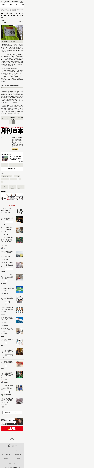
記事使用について (18, 450)
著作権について (18, 454)
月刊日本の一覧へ (12, 168)
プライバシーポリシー (6, 454)
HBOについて (6, 450)
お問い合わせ (17, 458)
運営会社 (6, 458)
